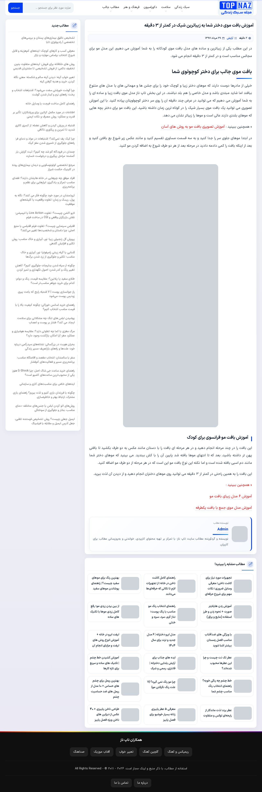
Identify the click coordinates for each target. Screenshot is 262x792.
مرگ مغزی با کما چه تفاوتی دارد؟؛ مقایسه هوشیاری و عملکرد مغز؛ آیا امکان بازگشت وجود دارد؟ (43, 333)
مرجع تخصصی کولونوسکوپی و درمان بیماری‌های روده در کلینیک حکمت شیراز (43, 167)
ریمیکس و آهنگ (178, 752)
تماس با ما (121, 783)
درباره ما (142, 783)
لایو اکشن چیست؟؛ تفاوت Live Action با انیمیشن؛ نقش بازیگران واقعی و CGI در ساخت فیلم (45, 215)
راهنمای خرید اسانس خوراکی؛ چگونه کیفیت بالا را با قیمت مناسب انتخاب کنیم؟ (45, 307)
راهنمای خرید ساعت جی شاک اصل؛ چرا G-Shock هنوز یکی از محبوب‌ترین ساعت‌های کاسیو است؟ (43, 373)
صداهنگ (79, 752)
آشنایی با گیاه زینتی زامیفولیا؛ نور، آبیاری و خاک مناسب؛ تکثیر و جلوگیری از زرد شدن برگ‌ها (48, 254)
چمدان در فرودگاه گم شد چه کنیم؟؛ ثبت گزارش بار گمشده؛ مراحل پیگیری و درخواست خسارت (45, 154)
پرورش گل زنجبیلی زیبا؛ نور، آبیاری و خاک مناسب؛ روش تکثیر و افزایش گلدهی (43, 241)
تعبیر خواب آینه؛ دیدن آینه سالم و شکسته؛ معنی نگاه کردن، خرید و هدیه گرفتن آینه (44, 79)
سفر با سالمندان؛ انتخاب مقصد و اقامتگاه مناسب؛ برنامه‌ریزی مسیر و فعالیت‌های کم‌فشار (46, 360)
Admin (222, 529)
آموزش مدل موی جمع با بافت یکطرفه (224, 508)
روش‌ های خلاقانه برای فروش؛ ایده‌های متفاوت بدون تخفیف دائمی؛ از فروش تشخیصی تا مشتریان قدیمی (44, 66)
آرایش (230, 38)
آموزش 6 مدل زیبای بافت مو (231, 496)
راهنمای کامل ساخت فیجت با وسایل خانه (50, 103)
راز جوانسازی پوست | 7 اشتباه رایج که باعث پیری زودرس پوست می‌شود (46, 294)
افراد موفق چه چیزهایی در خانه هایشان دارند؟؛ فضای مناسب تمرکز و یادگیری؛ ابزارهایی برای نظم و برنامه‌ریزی (43, 182)
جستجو (15, 8)
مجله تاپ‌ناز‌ (236, 8)
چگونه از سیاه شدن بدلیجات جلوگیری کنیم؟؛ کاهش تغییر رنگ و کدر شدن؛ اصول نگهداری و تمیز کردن (45, 267)
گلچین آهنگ (150, 752)
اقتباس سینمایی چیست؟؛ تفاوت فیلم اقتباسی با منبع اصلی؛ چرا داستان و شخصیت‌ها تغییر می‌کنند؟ (44, 228)
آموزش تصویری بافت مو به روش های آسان (193, 126)
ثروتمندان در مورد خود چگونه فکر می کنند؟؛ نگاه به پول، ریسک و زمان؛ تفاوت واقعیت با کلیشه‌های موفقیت (45, 199)
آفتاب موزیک (102, 752)
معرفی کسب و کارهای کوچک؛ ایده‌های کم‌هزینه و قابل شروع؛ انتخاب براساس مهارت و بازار (43, 53)
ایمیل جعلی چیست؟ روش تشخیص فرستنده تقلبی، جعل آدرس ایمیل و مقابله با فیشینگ (45, 421)
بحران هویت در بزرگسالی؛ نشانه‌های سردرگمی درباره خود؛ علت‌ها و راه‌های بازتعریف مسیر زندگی (44, 346)
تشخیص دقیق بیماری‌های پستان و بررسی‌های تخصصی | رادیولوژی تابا (48, 40)
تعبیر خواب (126, 752)
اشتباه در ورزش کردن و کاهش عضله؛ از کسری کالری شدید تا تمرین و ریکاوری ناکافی (45, 127)
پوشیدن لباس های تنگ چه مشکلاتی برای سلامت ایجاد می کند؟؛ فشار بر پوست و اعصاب (46, 320)
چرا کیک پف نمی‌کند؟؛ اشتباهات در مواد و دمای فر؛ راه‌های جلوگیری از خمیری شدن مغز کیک (45, 141)
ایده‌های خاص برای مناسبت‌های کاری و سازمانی (47, 384)
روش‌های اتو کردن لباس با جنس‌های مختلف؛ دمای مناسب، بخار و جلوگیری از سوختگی (45, 408)
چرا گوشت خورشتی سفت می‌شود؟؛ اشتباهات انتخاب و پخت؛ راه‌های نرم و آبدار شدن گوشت (43, 92)
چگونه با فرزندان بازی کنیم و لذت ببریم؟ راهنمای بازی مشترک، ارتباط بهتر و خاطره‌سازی (44, 395)
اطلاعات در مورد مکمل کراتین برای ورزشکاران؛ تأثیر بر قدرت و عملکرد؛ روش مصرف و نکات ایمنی (44, 114)
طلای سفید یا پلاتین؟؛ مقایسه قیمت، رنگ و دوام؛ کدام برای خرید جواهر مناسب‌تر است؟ (45, 281)
